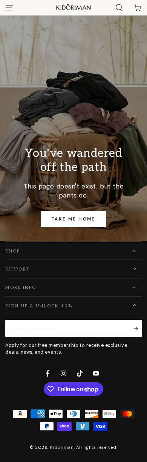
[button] (119, 8)
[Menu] (9, 8)
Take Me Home (73, 219)
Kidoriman (62, 447)
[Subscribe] (137, 328)
